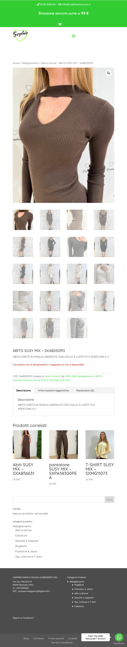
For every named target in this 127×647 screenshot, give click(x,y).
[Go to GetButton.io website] (119, 644)
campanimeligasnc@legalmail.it (34, 591)
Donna (36, 380)
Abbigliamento (30, 63)
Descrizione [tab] (23, 390)
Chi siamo (38, 638)
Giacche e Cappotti (27, 540)
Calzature (21, 535)
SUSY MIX (65, 380)
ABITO (98, 376)
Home (16, 63)
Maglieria (21, 546)
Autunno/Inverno (22, 380)
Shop (26, 638)
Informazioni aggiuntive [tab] (53, 390)
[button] (109, 73)
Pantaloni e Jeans (26, 551)
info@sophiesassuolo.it (75, 4)
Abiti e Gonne (48, 63)
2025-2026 (71, 376)
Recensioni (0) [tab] (85, 390)
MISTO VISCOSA (50, 380)
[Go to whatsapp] (119, 637)
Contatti (72, 638)
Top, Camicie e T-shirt (28, 556)
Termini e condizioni (61, 642)
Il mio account (56, 638)
